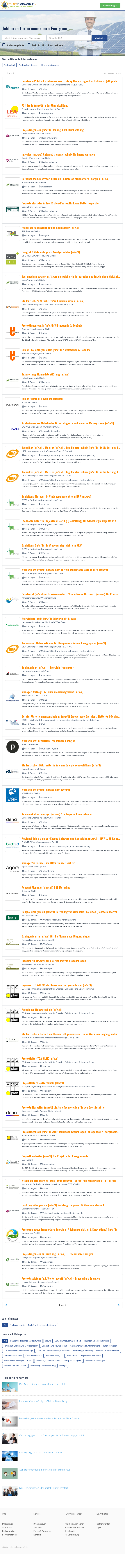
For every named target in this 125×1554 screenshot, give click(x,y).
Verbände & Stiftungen (95, 1360)
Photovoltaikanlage (50, 65)
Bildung (48, 1341)
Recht (29, 1360)
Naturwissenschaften (13, 1355)
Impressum (7, 1527)
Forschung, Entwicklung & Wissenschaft (21, 1346)
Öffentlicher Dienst (33, 1355)
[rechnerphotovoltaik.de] (18, 5)
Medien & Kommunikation (107, 1350)
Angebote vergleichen (74, 1524)
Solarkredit (70, 1531)
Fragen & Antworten (43, 1531)
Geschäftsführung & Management (85, 1346)
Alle (5, 1325)
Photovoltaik (9, 65)
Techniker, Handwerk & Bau (48, 1360)
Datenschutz (7, 1524)
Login (98, 1527)
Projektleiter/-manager (14, 1360)
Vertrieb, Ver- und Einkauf (15, 1365)
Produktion (72, 1355)
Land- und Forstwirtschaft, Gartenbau (53, 1350)
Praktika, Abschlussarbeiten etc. (49, 45)
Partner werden (103, 1524)
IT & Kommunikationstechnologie (18, 1350)
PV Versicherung (72, 1535)
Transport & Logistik (72, 1360)
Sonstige (62, 1365)
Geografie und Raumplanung (54, 1346)
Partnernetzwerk (9, 1535)
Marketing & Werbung (83, 1350)
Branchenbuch (40, 1524)
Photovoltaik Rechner (28, 65)
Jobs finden (99, 38)
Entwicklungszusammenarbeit (68, 1341)
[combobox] (69, 38)
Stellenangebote (15, 45)
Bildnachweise (8, 1531)
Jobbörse (38, 1527)
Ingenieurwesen (110, 1346)
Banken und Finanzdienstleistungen (25, 1341)
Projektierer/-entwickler (90, 1355)
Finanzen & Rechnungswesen (96, 1341)
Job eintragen (110, 5)
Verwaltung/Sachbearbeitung (42, 1365)
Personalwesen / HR (54, 1355)
